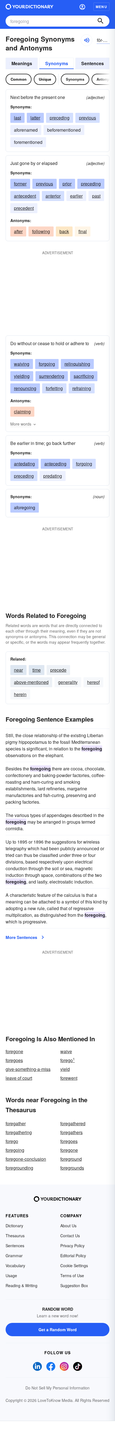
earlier (76, 196)
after (18, 231)
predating (52, 476)
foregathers (71, 1132)
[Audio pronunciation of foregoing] (86, 40)
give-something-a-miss (28, 1069)
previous (87, 117)
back (64, 231)
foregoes (14, 1060)
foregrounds (72, 1168)
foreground (71, 1159)
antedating (24, 463)
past (96, 196)
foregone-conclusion (26, 1159)
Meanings (21, 63)
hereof (93, 682)
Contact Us (70, 1235)
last (17, 117)
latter (35, 117)
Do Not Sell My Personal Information (57, 1388)
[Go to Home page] (29, 6)
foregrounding (19, 1168)
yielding (22, 376)
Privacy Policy (72, 1245)
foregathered (72, 1123)
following (41, 231)
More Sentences (21, 937)
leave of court (19, 1078)
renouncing (25, 388)
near (18, 670)
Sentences (92, 63)
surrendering (51, 376)
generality (68, 682)
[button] (82, 6)
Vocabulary (15, 1265)
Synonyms (56, 63)
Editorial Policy (73, 1255)
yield (65, 1069)
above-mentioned (31, 682)
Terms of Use (72, 1275)
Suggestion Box (74, 1285)
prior (67, 183)
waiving (21, 364)
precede (58, 670)
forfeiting (54, 388)
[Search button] (100, 21)
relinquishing (77, 364)
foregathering (19, 1132)
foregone (14, 1051)
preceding (60, 117)
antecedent (25, 196)
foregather (16, 1123)
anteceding (55, 463)
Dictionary (14, 1225)
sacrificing (84, 376)
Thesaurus (15, 1235)
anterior (53, 196)
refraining (81, 388)
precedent (24, 208)
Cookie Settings (74, 1265)
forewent (68, 1078)
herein (20, 694)
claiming (22, 411)
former (20, 183)
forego (67, 1060)
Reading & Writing (21, 1285)
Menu (101, 6)
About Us (68, 1225)
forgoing (47, 364)
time (36, 670)
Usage (11, 1275)
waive (66, 1051)
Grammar (14, 1255)
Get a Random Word (58, 1329)
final (82, 231)
